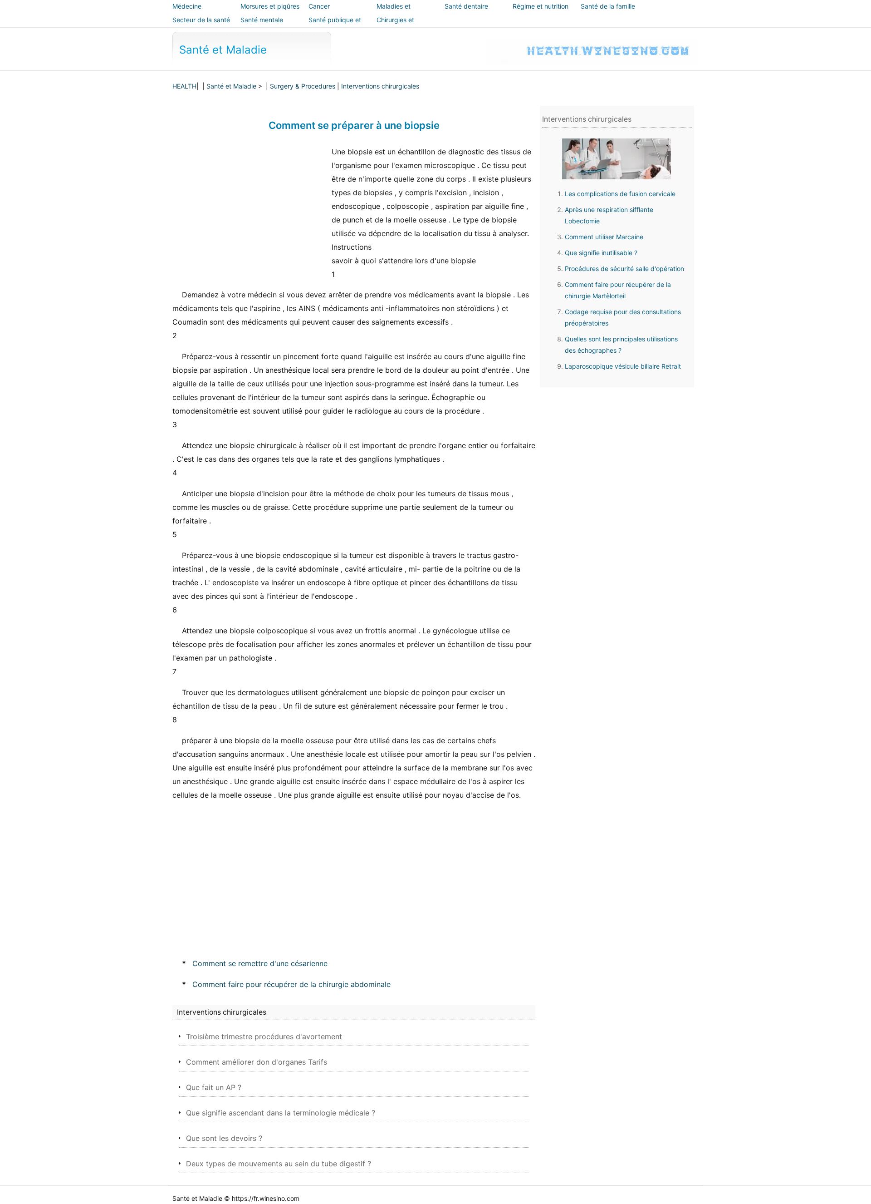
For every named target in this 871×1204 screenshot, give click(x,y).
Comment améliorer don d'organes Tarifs (256, 1061)
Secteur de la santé (201, 20)
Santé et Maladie (223, 49)
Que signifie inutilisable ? (601, 253)
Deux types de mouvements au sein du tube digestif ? (278, 1163)
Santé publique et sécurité (334, 26)
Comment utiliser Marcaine (604, 237)
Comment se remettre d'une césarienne (260, 963)
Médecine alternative (188, 12)
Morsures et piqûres (269, 6)
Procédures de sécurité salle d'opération (624, 268)
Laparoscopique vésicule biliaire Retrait (623, 366)
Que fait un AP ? (213, 1087)
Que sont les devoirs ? (224, 1138)
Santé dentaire (466, 6)
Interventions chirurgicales (380, 86)
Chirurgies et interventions (396, 26)
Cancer (319, 6)
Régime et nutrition (540, 6)
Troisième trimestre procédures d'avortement (264, 1036)
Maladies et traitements (394, 12)
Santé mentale (261, 20)
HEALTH (184, 86)
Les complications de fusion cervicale (620, 193)
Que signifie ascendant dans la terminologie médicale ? (280, 1112)
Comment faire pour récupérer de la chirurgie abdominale (291, 984)
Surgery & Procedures (302, 86)
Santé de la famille (608, 6)
